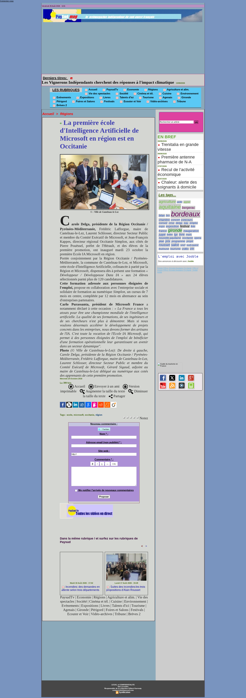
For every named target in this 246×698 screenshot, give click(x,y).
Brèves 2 (61, 100)
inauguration (191, 226)
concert (175, 215)
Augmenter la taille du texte (105, 386)
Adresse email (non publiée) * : (104, 437)
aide (179, 197)
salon (175, 240)
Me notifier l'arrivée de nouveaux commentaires (106, 485)
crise (171, 218)
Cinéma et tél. (145, 88)
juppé (162, 229)
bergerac (188, 203)
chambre (164, 215)
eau (186, 218)
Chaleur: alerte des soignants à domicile (177, 180)
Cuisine (166, 88)
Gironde (186, 92)
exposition (172, 221)
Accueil (92, 84)
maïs (189, 229)
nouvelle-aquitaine (170, 233)
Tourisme (148, 92)
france (163, 226)
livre (182, 229)
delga (179, 218)
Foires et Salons (85, 96)
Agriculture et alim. (177, 84)
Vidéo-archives (159, 96)
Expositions (86, 92)
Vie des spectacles (99, 88)
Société (123, 88)
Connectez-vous (7, 1)
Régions (152, 84)
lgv (176, 229)
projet (189, 236)
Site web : (104, 446)
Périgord (61, 96)
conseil (163, 218)
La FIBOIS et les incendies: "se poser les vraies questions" (126, 77)
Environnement (189, 88)
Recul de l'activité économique (176, 167)
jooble (159, 267)
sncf (182, 240)
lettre (170, 229)
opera (197, 233)
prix (167, 236)
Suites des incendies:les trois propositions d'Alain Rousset (125, 584)
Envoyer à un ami (106, 382)
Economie (133, 84)
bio (168, 210)
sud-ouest (192, 240)
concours (187, 215)
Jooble (190, 256)
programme (178, 236)
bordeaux (185, 209)
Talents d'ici (126, 92)
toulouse (164, 244)
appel (187, 197)
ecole (69, 410)
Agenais (167, 92)
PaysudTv (112, 84)
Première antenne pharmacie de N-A (176, 155)
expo (162, 221)
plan (161, 236)
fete (193, 221)
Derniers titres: (55, 78)
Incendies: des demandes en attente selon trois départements (80, 584)
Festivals (108, 96)
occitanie (89, 410)
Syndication (124, 687)
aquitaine (170, 202)
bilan (162, 210)
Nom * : (104, 429)
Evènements (63, 92)
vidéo (185, 244)
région (99, 410)
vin (192, 244)
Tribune (181, 96)
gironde (175, 225)
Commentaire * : (104, 454)
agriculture (167, 197)
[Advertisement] (123, 47)
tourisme (175, 244)
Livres (106, 92)
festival (184, 221)
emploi (194, 218)
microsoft (79, 410)
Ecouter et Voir (132, 96)
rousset (164, 240)
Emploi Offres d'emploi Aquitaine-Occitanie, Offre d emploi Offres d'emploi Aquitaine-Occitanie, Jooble (177, 264)
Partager (119, 391)
